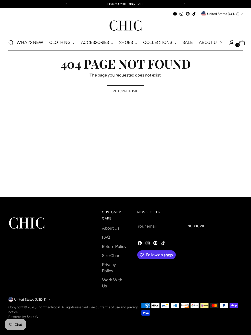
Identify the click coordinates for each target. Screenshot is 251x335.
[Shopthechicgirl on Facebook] (175, 14)
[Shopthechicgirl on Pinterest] (188, 14)
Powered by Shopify (23, 317)
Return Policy (114, 246)
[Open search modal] (11, 43)
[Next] (184, 4)
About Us (110, 228)
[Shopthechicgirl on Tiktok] (194, 14)
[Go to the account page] (230, 43)
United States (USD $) (223, 14)
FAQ (106, 237)
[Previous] (66, 4)
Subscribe (198, 226)
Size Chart (111, 255)
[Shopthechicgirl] (125, 25)
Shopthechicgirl (48, 307)
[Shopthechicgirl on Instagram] (181, 14)
